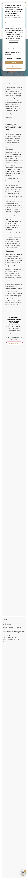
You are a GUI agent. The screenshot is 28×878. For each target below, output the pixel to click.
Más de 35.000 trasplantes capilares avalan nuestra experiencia (13, 638)
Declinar (14, 66)
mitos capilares (16, 140)
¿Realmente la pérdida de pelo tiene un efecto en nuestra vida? (13, 632)
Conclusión (6, 635)
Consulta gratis (7, 642)
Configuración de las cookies (14, 58)
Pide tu (14, 343)
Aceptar (14, 62)
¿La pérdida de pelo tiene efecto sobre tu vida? (12, 623)
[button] (25, 871)
